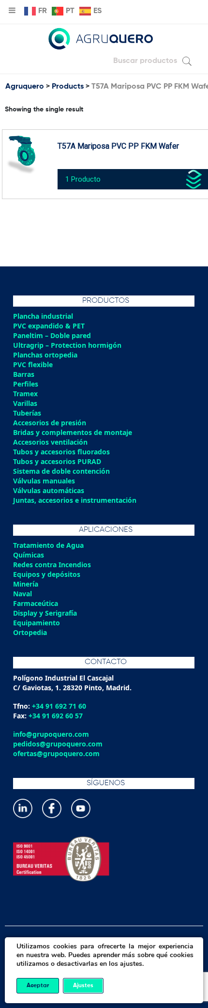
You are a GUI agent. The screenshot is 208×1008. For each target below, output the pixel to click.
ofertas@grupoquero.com (56, 753)
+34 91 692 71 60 (59, 706)
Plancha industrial (43, 316)
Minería (25, 584)
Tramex (25, 393)
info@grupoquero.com (51, 734)
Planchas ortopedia (45, 354)
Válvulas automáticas (48, 490)
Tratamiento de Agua (48, 545)
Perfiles (25, 383)
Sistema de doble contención (61, 471)
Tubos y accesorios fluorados (61, 451)
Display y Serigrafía (45, 613)
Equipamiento (36, 622)
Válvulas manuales (44, 480)
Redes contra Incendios (52, 564)
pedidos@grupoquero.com (58, 743)
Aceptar (38, 986)
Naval (22, 593)
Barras (23, 374)
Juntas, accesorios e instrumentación (74, 500)
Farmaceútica (35, 603)
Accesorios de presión (49, 422)
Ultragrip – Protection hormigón (67, 345)
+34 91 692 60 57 (56, 715)
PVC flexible (33, 364)
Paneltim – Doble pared (52, 335)
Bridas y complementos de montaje (72, 432)
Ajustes (83, 986)
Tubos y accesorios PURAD (57, 461)
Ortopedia (30, 632)
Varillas (25, 403)
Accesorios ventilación (50, 442)
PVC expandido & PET (49, 325)
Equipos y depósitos (46, 574)
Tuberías (27, 413)
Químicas (28, 554)
